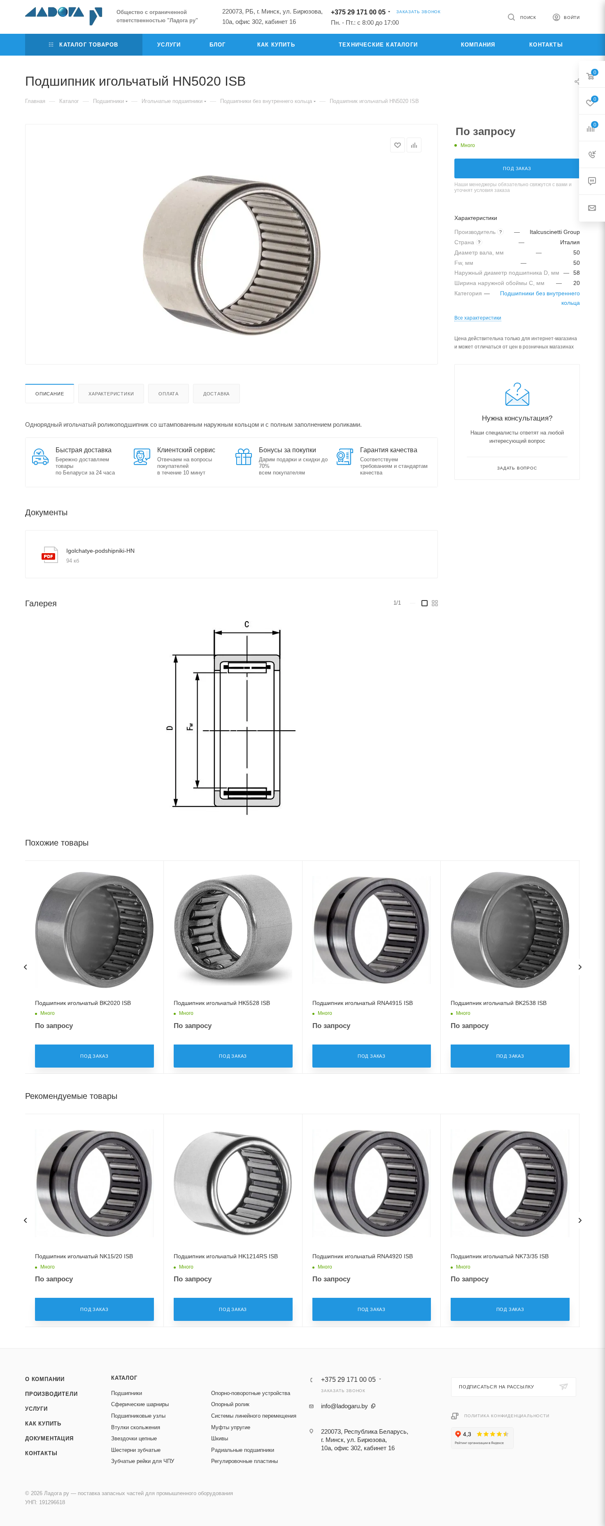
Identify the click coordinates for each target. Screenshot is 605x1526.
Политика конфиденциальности (506, 1416)
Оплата (168, 393)
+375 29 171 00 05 (358, 12)
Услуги (36, 1409)
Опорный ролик (230, 1404)
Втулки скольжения (135, 1427)
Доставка (216, 393)
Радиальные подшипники (242, 1450)
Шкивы (219, 1438)
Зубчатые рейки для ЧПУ (142, 1461)
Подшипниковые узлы (138, 1416)
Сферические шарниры (140, 1404)
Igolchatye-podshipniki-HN (100, 550)
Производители (51, 1394)
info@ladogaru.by (344, 1405)
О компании (45, 1379)
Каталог (124, 1378)
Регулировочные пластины (244, 1461)
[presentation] (25, 967)
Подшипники (126, 1393)
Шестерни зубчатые (136, 1450)
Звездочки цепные (134, 1438)
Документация (49, 1438)
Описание (49, 393)
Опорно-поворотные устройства (250, 1393)
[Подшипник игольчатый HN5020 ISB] (231, 255)
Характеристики (111, 393)
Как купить (43, 1424)
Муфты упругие (230, 1427)
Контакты (41, 1453)
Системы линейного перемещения (253, 1416)
